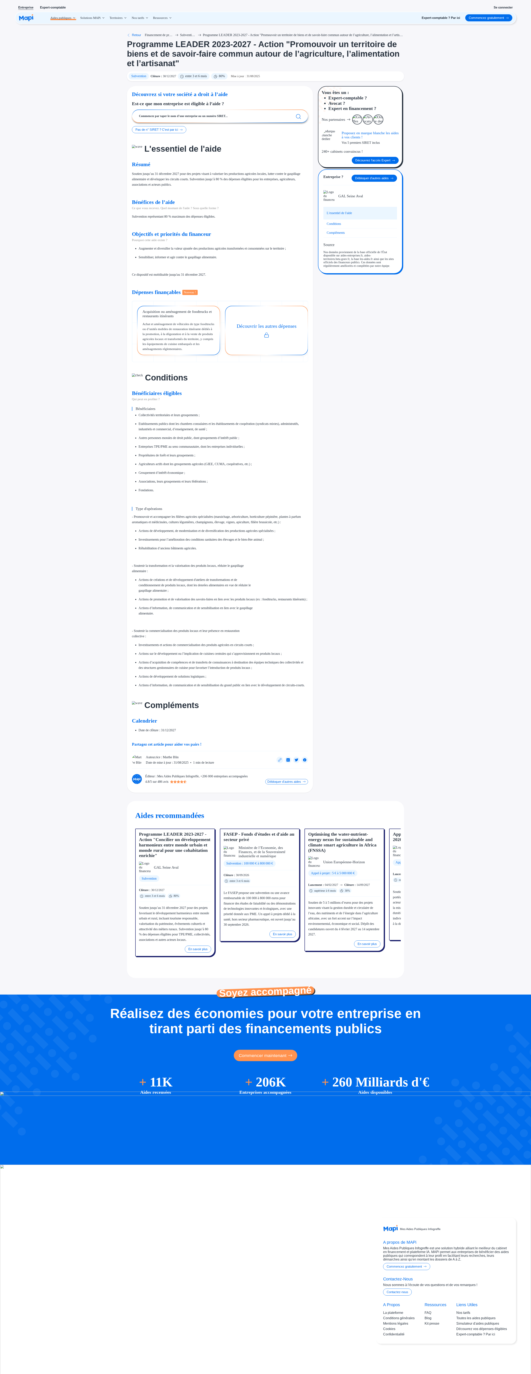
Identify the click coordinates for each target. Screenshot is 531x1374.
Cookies (389, 1329)
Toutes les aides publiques (476, 1318)
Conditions (334, 224)
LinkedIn (500, 1357)
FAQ (428, 1312)
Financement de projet (159, 35)
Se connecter (503, 7)
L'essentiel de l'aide (339, 213)
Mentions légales (395, 1323)
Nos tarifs (463, 1312)
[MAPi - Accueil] (26, 18)
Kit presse (432, 1323)
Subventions (188, 35)
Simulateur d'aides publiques (477, 1323)
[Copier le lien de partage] (279, 760)
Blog (428, 1318)
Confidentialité (393, 1334)
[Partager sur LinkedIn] (288, 760)
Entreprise (25, 7)
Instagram (483, 1357)
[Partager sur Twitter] (296, 760)
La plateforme (393, 1312)
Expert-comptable (53, 7)
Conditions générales (399, 1318)
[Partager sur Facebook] (304, 760)
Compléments (336, 232)
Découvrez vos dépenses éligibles (481, 1329)
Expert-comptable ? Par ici (475, 1334)
